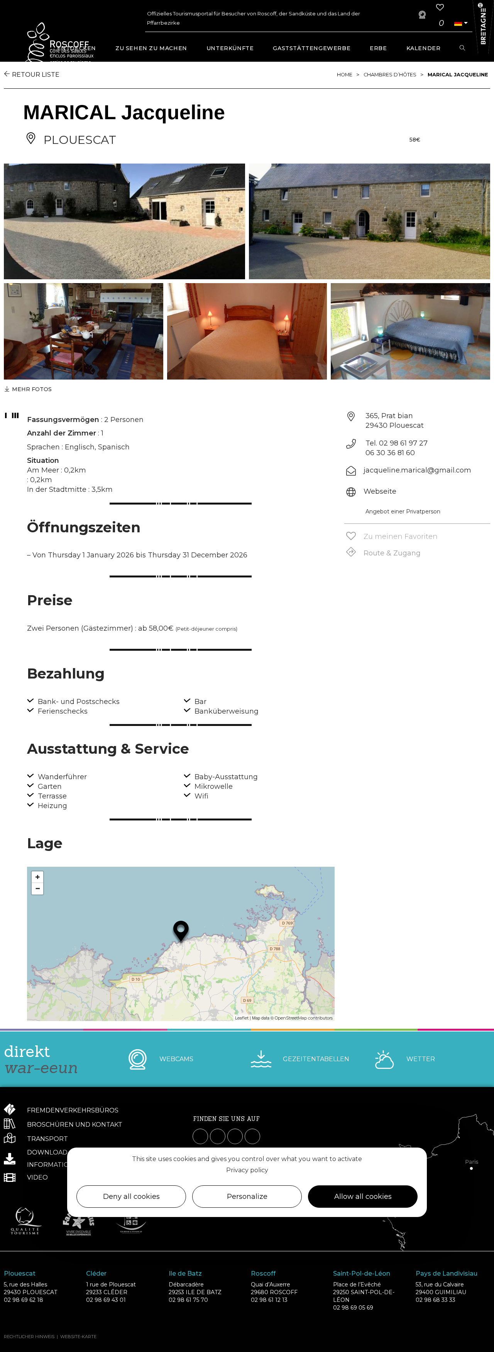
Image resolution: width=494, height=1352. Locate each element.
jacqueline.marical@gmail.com (417, 470)
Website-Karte (78, 1336)
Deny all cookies (131, 1196)
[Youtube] (235, 1136)
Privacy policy (247, 1170)
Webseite (380, 491)
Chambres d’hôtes (390, 75)
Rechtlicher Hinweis (29, 1336)
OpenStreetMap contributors (304, 1018)
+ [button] (37, 877)
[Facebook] (200, 1136)
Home (344, 75)
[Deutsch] (458, 23)
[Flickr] (252, 1136)
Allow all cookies (363, 1196)
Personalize (247, 1196)
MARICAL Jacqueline (458, 75)
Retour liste (35, 74)
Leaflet (242, 1018)
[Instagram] (217, 1136)
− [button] (37, 888)
